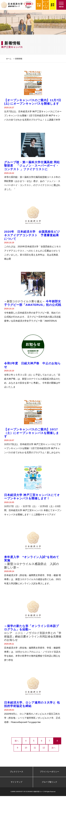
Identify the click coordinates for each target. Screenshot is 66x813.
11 (35, 748)
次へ (53, 748)
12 (44, 748)
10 (26, 748)
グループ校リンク (49, 782)
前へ (17, 741)
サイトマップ (16, 782)
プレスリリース (16, 772)
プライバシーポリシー (49, 772)
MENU (61, 7)
